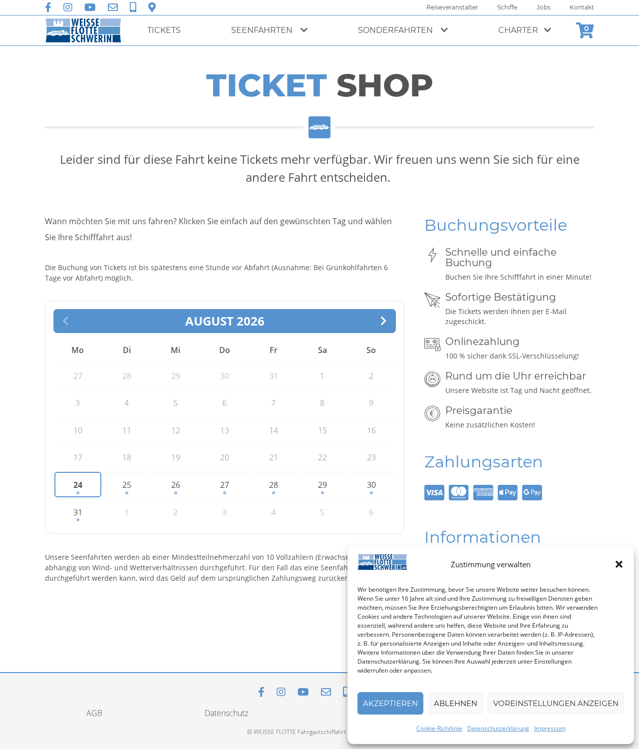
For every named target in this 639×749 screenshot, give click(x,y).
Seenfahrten (263, 30)
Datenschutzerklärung (498, 728)
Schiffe (507, 7)
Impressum (550, 728)
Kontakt (582, 7)
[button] (619, 564)
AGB (94, 713)
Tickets (164, 30)
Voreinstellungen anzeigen (556, 703)
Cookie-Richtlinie (439, 728)
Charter (518, 30)
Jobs (543, 7)
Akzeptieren (390, 703)
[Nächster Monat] (384, 321)
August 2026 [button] (225, 321)
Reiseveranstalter (452, 7)
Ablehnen (455, 703)
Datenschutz (226, 713)
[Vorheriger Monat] (65, 321)
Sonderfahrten (396, 30)
